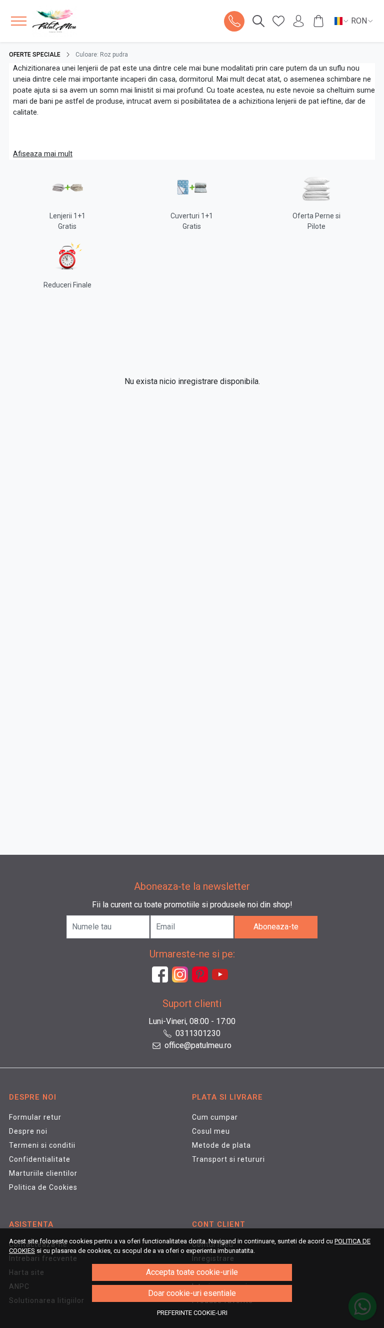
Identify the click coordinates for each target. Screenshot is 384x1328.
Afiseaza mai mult (42, 153)
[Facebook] (162, 974)
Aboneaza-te (276, 926)
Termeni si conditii (42, 1145)
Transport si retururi (228, 1159)
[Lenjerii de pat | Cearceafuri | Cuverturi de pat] (68, 21)
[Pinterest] (202, 974)
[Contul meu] (298, 21)
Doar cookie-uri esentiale (192, 1293)
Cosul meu (211, 1131)
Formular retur (35, 1117)
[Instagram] (182, 974)
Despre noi (28, 1131)
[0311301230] (234, 21)
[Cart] (318, 21)
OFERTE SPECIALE (34, 54)
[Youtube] (222, 974)
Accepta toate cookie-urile (192, 1272)
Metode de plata (221, 1145)
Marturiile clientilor (43, 1173)
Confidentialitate (39, 1159)
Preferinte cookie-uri (192, 1312)
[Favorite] (278, 21)
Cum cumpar (215, 1117)
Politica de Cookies (43, 1187)
